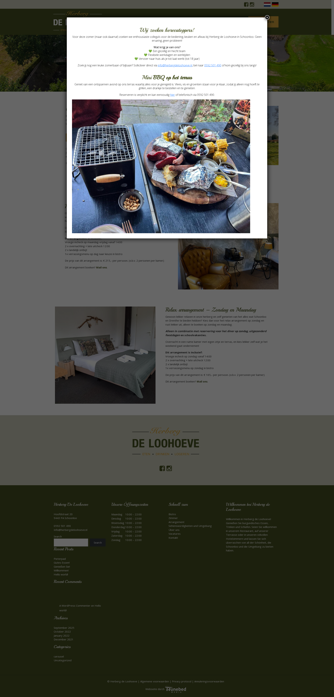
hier (172, 95)
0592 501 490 (212, 65)
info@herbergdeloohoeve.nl (175, 65)
